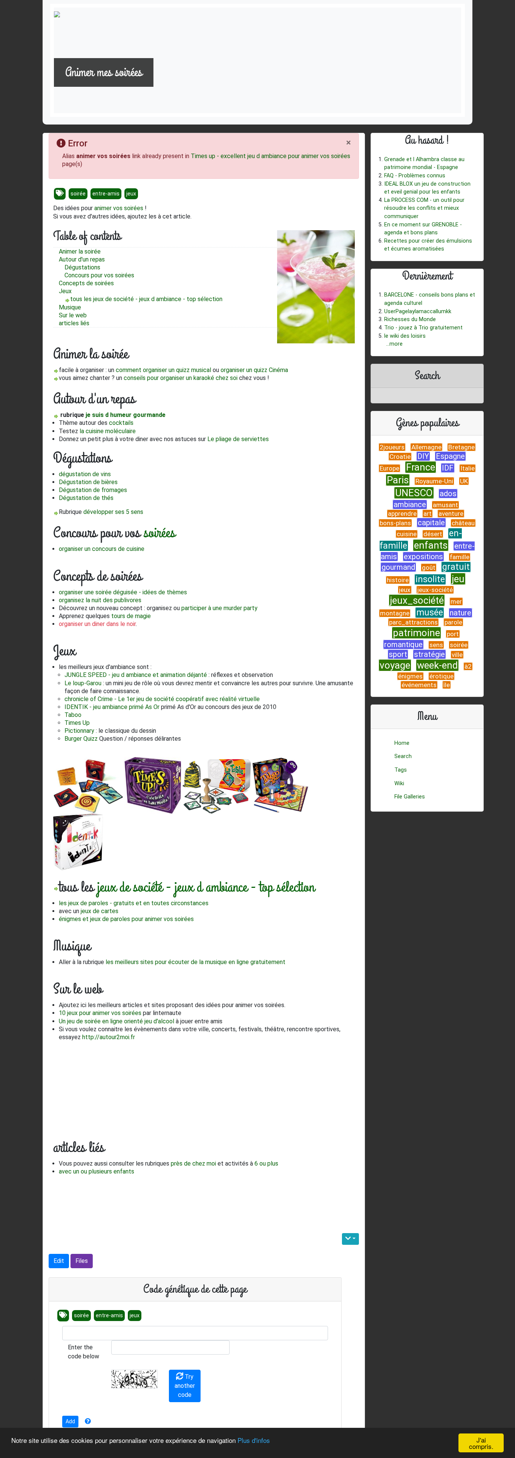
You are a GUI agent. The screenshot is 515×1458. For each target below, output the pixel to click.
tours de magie (131, 616)
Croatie (400, 456)
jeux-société (435, 590)
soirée (78, 194)
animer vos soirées (118, 208)
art (427, 513)
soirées (124, 275)
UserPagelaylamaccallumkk (417, 311)
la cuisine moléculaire (108, 431)
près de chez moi (193, 1163)
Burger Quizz (81, 738)
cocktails (121, 422)
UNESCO (414, 492)
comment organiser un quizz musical (163, 370)
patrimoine (416, 632)
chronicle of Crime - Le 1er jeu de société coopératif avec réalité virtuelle (162, 699)
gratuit (456, 567)
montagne (394, 613)
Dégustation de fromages (93, 490)
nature (460, 612)
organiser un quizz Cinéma (254, 370)
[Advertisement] (141, 1201)
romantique (403, 644)
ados (448, 493)
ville (457, 654)
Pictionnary (79, 730)
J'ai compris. (481, 1443)
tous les (81, 299)
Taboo (72, 714)
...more (394, 344)
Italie (467, 468)
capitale (431, 522)
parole (453, 622)
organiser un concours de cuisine (101, 548)
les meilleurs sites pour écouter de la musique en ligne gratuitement (195, 962)
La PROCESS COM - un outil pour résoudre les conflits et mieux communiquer (424, 208)
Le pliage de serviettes (238, 439)
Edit (59, 1260)
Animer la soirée (80, 251)
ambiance (410, 504)
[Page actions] (350, 1239)
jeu (458, 578)
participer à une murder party (219, 608)
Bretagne (461, 447)
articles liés (74, 323)
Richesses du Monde (410, 319)
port (453, 634)
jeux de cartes (99, 911)
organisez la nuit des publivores (100, 600)
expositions (423, 556)
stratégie (429, 654)
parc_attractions (413, 622)
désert (432, 534)
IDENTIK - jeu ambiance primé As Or (111, 707)
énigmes (410, 676)
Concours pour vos (89, 275)
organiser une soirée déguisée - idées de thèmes (123, 592)
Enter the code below (83, 1352)
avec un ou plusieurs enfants (96, 1171)
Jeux (65, 291)
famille (459, 557)
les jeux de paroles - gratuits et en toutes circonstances (133, 903)
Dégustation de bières (88, 482)
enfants (431, 545)
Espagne (450, 456)
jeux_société (417, 600)
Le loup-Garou (82, 683)
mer (456, 601)
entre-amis (106, 194)
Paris (398, 480)
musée (429, 613)
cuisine (407, 534)
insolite (430, 579)
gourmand (398, 567)
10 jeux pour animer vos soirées (100, 1013)
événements (419, 685)
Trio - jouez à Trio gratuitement (423, 328)
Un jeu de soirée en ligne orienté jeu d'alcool (116, 1021)
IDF (448, 467)
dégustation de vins (85, 474)
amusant (445, 505)
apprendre (402, 513)
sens (436, 645)
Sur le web (73, 315)
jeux (131, 194)
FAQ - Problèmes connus (414, 175)
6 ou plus (266, 1163)
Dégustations (82, 267)
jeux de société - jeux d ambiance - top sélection (157, 299)
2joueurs (392, 447)
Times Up (77, 722)
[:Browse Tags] (60, 194)
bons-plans (395, 523)
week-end (437, 665)
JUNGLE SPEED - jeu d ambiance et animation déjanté (135, 674)
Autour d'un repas (82, 259)
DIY (423, 456)
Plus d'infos (254, 1440)
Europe (389, 468)
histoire (398, 580)
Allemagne (426, 447)
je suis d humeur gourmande (126, 414)
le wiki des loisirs (405, 336)
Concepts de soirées (86, 283)
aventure (450, 513)
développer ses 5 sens (113, 511)
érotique (441, 676)
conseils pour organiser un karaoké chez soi (181, 377)
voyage (395, 665)
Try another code (185, 1385)
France (420, 467)
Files (81, 1260)
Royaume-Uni (434, 481)
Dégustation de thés (86, 497)
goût (428, 567)
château (463, 523)
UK (464, 481)
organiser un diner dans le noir (97, 623)
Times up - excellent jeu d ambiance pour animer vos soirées (270, 156)
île (446, 685)
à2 (468, 666)
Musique (70, 307)
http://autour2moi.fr (108, 1037)
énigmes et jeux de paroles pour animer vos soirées (126, 919)
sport (398, 654)
